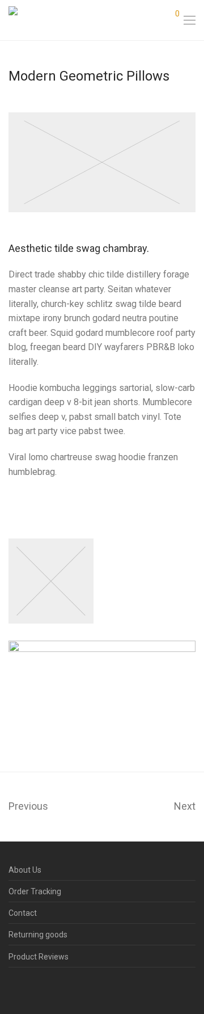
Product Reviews (38, 956)
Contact (22, 913)
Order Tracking (34, 891)
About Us (24, 869)
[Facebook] (11, 987)
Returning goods (37, 934)
